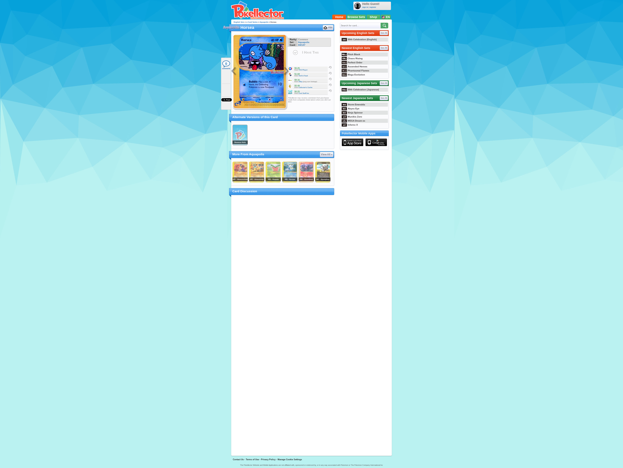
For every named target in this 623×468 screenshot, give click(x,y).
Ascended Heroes (357, 66)
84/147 (301, 45)
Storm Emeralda (356, 104)
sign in (365, 7)
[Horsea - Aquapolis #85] (289, 181)
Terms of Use (252, 459)
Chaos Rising (355, 58)
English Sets (239, 22)
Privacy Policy (268, 459)
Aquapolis (264, 22)
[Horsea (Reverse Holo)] (240, 144)
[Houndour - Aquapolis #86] (306, 181)
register (373, 7)
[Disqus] (283, 323)
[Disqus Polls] (283, 239)
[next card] (286, 71)
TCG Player (303, 70)
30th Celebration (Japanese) (363, 89)
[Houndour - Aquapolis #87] (322, 181)
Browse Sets (356, 17)
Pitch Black (354, 54)
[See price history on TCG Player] (330, 67)
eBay (301, 81)
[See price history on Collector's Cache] (330, 85)
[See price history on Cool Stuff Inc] (330, 90)
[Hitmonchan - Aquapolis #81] (240, 181)
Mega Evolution (356, 74)
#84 (330, 27)
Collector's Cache (305, 87)
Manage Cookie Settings (290, 459)
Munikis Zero (355, 116)
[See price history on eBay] (330, 79)
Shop (373, 17)
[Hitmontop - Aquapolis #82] (256, 181)
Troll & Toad (303, 76)
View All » (326, 154)
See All (384, 33)
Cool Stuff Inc (304, 93)
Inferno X (353, 124)
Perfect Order (355, 62)
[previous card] (234, 71)
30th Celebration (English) (362, 39)
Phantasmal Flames (358, 70)
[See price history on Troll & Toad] (330, 73)
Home (339, 17)
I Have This (310, 52)
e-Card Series (252, 22)
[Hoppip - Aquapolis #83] (273, 181)
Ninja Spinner (355, 112)
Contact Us (238, 459)
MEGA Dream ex (356, 120)
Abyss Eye (353, 108)
